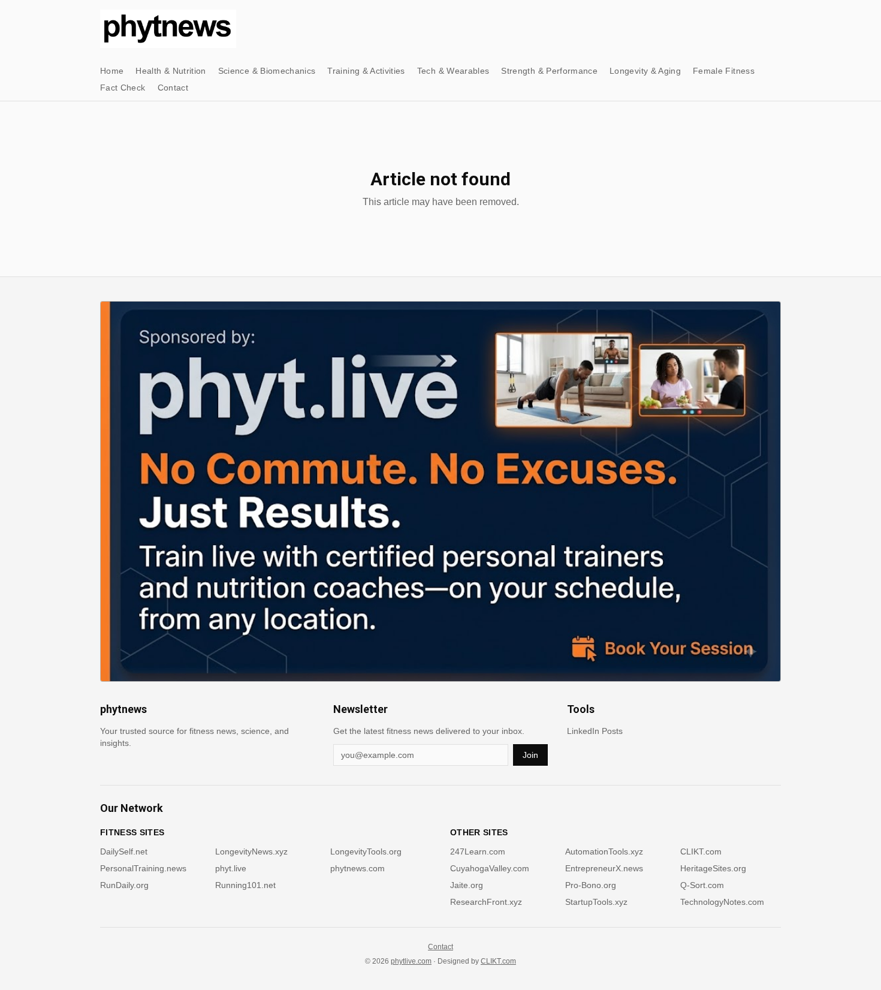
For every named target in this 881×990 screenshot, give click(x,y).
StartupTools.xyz (596, 902)
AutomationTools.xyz (604, 851)
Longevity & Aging (645, 71)
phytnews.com (357, 868)
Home (111, 71)
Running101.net (245, 885)
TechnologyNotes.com (722, 902)
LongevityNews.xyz (251, 851)
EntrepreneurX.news (604, 868)
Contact (173, 87)
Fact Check (123, 87)
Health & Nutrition (170, 71)
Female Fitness (724, 71)
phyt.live (230, 868)
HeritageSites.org (713, 868)
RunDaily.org (124, 885)
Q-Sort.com (702, 885)
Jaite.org (466, 885)
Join (530, 755)
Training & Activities (366, 71)
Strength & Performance (549, 71)
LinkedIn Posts (595, 731)
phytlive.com (411, 961)
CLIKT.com (701, 851)
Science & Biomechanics (267, 71)
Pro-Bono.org (590, 885)
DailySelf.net (123, 851)
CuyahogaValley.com (489, 868)
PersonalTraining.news (143, 868)
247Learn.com (477, 851)
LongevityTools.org (366, 851)
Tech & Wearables (453, 71)
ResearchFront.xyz (486, 902)
